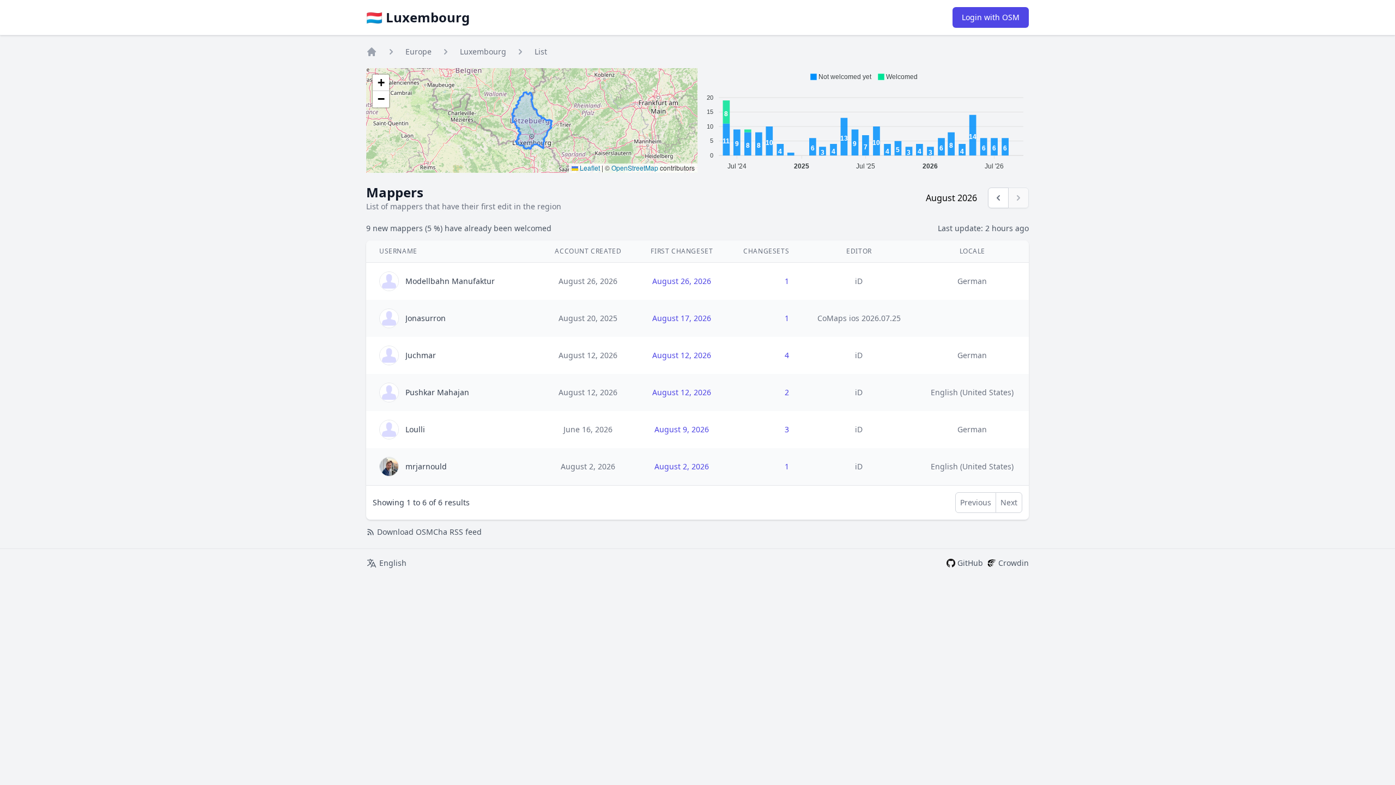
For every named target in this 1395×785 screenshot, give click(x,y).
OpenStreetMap (634, 167)
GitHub (970, 563)
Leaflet (589, 167)
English (393, 563)
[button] (381, 83)
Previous (975, 502)
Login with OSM (991, 17)
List (541, 51)
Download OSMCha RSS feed (429, 532)
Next (1008, 502)
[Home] (371, 51)
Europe (418, 51)
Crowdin (1013, 563)
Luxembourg (483, 51)
